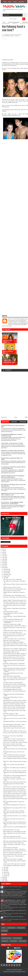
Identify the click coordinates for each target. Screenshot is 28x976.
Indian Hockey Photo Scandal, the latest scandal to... (15, 700)
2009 (3, 877)
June (5, 867)
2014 (3, 561)
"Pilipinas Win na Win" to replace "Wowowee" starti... (15, 630)
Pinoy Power (13, 941)
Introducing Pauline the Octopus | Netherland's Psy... (15, 822)
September (6, 574)
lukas (4, 886)
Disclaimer (4, 930)
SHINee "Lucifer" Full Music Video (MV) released (14, 707)
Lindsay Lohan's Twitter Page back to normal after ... (15, 864)
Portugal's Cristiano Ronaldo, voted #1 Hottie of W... (15, 790)
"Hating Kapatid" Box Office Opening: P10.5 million (14, 686)
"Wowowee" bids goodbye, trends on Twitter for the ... (15, 601)
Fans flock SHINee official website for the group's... (14, 755)
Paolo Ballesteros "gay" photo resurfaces (8, 889)
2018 (3, 554)
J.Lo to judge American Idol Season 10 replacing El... (15, 603)
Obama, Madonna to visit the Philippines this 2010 (14, 831)
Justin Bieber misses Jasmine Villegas (12, 777)
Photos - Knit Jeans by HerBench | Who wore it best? (15, 677)
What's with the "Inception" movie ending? (12, 744)
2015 (3, 559)
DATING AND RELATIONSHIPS (8, 35)
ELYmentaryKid (17, 938)
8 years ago (18, 889)
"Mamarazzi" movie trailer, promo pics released (13, 703)
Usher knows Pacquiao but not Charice (12, 836)
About (9, 1)
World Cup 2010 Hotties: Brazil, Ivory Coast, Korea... (15, 854)
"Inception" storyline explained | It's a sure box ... (14, 740)
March (5, 872)
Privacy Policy (21, 927)
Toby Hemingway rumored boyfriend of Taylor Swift (14, 702)
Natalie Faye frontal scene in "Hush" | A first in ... (14, 657)
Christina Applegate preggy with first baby (12, 689)
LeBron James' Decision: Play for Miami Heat (13, 842)
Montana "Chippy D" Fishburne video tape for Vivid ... (15, 600)
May (5, 869)
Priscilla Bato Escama (8, 900)
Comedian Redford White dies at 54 (11, 652)
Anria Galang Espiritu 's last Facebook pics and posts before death (13, 896)
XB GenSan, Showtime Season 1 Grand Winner (14, 663)
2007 (3, 880)
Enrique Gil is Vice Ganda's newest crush (12, 632)
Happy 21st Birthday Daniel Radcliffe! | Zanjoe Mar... (15, 668)
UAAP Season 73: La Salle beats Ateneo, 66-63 (14, 658)
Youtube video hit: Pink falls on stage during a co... (14, 739)
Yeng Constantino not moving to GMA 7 (12, 590)
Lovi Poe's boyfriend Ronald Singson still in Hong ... (14, 655)
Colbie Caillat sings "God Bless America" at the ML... (15, 770)
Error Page (21, 1)
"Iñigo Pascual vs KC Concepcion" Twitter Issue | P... (15, 648)
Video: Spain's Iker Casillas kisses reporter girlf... (14, 788)
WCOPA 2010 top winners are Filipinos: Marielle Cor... (15, 653)
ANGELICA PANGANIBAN (17, 34)
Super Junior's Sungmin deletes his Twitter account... (15, 731)
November (6, 571)
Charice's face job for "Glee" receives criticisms (14, 708)
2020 (3, 550)
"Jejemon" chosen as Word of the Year (12, 587)
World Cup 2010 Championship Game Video (13, 796)
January (5, 875)
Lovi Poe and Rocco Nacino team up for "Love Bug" (14, 793)
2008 (3, 879)
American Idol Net (6, 938)
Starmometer (22, 941)
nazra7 (5, 891)
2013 (3, 562)
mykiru (5, 916)
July (5, 577)
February (6, 874)
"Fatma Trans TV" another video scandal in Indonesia (15, 742)
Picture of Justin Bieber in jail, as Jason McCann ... (14, 638)
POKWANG (17, 35)
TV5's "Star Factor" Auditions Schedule (12, 687)
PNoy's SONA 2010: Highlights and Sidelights (13, 642)
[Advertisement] (14, 49)
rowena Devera (6, 910)
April (4, 870)
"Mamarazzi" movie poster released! (11, 640)
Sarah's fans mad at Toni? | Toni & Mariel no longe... (15, 634)
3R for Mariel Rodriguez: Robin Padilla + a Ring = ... (15, 724)
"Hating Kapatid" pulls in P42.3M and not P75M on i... (15, 625)
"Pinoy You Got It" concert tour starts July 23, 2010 (14, 786)
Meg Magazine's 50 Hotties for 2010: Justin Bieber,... (15, 795)
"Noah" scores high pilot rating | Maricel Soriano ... (14, 756)
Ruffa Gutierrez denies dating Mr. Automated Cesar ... (15, 782)
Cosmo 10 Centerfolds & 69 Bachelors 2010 (13, 619)
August (5, 576)
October (5, 572)
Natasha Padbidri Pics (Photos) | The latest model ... (15, 791)
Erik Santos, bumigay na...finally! (10, 713)
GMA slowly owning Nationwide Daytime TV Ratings (15, 841)
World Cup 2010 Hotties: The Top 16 (11, 829)
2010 (3, 567)
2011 (3, 566)
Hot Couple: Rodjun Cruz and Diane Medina (13, 682)
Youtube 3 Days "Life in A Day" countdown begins (14, 684)
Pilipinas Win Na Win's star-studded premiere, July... (15, 589)
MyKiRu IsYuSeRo (18, 969)
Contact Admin (11, 927)
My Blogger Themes (21, 971)
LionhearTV (5, 941)
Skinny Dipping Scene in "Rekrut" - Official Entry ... (14, 849)
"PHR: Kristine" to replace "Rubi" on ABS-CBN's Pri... (15, 650)
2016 (3, 557)
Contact (15, 1)
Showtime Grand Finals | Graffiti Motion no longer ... (15, 705)
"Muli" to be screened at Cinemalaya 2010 (12, 852)
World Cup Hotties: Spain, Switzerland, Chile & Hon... (15, 851)
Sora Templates (11, 971)
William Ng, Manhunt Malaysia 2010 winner (12, 726)
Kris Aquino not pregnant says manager (12, 624)
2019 (3, 552)
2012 (3, 564)
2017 (3, 556)
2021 (3, 549)
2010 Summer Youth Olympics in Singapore (13, 859)
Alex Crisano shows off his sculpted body (12, 579)
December (6, 569)
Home (5, 1)
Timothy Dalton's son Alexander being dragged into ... (15, 775)
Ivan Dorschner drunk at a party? (10, 611)
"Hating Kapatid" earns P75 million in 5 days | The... (15, 643)
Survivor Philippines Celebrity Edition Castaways (14, 865)
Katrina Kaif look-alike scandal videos (11, 676)
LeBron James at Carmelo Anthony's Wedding (13, 811)
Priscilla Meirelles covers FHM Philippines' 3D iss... (14, 595)
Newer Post (4, 417)
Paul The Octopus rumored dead (10, 847)
